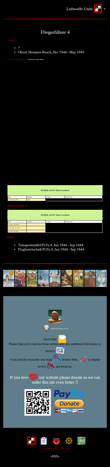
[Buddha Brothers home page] (67, 443)
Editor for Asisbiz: (59, 328)
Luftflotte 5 (29, 224)
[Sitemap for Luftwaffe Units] (42, 443)
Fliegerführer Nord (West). (36, 59)
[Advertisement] (55, 124)
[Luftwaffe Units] (30, 443)
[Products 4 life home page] (80, 443)
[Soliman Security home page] (55, 443)
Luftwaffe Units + (85, 9)
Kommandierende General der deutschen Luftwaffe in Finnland (34, 228)
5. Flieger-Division (31, 231)
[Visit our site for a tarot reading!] (55, 279)
